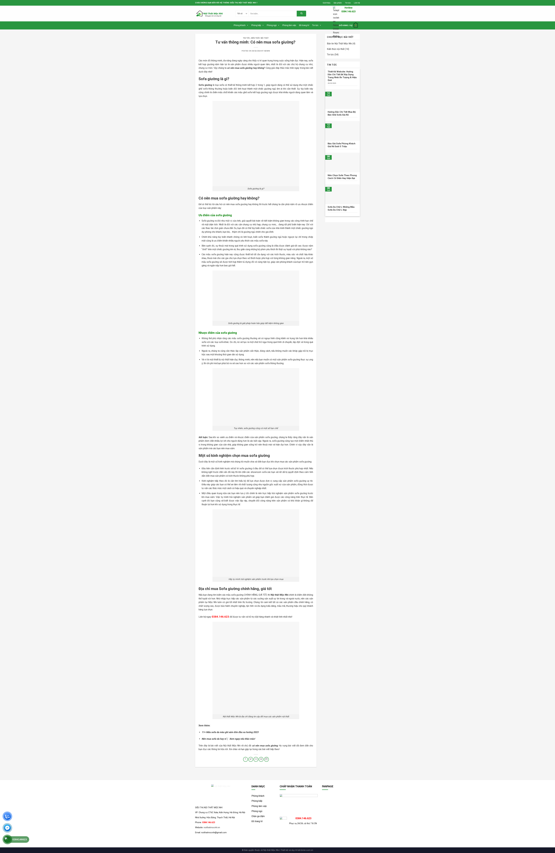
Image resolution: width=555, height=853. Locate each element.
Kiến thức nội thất (260, 38)
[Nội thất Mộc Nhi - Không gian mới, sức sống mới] (209, 14)
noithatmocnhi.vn (212, 827)
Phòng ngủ (272, 25)
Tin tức (348, 3)
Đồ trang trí (304, 25)
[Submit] (301, 13)
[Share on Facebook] (245, 759)
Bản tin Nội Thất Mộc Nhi (339, 43)
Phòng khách (240, 25)
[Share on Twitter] (250, 759)
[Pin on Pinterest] (261, 759)
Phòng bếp (256, 25)
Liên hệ (357, 3)
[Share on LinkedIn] (266, 759)
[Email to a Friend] (256, 759)
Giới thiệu (326, 3)
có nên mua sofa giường (239, 68)
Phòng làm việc (289, 25)
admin (267, 51)
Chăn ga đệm (258, 816)
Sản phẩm (338, 3)
